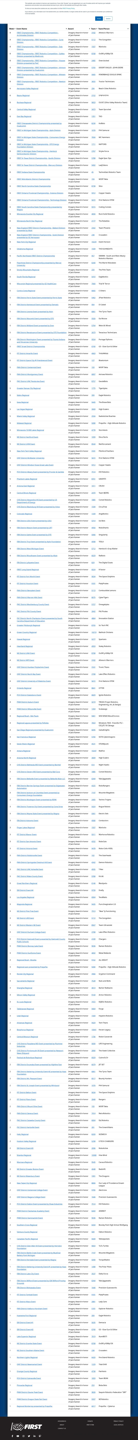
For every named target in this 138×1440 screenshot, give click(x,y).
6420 (93, 1357)
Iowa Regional (22, 402)
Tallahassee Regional (25, 1009)
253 (93, 1385)
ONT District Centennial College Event (32, 1190)
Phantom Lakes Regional (27, 479)
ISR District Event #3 (25, 1148)
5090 (93, 1260)
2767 (93, 151)
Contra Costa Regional (26, 291)
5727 (93, 604)
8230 (93, 123)
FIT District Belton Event (26, 1092)
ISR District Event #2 (25, 1329)
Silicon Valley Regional (26, 995)
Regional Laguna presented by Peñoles (33, 723)
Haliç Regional (22, 1134)
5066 (93, 535)
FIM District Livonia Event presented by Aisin (35, 311)
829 (93, 562)
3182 (93, 33)
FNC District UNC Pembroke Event (31, 381)
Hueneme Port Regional (26, 1315)
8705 (93, 625)
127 (93, 360)
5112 (93, 40)
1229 (93, 1364)
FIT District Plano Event (26, 1099)
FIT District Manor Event (27, 834)
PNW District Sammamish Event (30, 1218)
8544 (93, 444)
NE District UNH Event (26, 653)
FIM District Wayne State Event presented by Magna (38, 813)
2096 (93, 1148)
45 (92, 172)
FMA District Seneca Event (27, 1113)
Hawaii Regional (23, 639)
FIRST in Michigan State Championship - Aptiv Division (39, 130)
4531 (93, 744)
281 (93, 1127)
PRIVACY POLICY (119, 1421)
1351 (93, 116)
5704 (93, 325)
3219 (93, 702)
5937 (93, 1399)
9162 (93, 960)
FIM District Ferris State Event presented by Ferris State (39, 297)
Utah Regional (22, 1016)
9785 (93, 1190)
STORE (90, 1425)
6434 (93, 1225)
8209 (93, 1134)
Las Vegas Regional (25, 409)
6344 (93, 779)
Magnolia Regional (24, 904)
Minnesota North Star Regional (29, 221)
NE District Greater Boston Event (30, 1169)
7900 (93, 284)
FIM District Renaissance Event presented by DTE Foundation (42, 332)
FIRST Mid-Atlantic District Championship (33, 179)
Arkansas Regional (24, 1023)
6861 (93, 311)
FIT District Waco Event (26, 1301)
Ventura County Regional (27, 1232)
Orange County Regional (27, 1371)
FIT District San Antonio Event (29, 841)
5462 (93, 297)
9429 (93, 1023)
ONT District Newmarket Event (29, 1364)
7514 (93, 472)
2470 (93, 493)
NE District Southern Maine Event (30, 1350)
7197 (93, 792)
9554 (93, 339)
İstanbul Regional (24, 1155)
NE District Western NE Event (29, 925)
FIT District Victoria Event (27, 848)
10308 (94, 1155)
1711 (93, 144)
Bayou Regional (23, 95)
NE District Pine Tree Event (27, 911)
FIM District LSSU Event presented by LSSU (34, 521)
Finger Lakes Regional (26, 827)
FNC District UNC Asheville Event (30, 869)
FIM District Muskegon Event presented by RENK (36, 799)
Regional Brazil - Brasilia (26, 960)
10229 (94, 242)
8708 (93, 53)
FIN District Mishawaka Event (29, 1288)
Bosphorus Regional (25, 1030)
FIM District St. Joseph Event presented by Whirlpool (38, 1085)
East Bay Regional (24, 116)
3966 (93, 974)
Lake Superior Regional (26, 1336)
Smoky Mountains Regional (28, 270)
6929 (93, 1057)
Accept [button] (99, 18)
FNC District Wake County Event (30, 876)
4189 (93, 939)
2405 (93, 799)
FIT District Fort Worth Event (28, 576)
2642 (93, 611)
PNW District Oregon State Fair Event (32, 1399)
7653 (93, 723)
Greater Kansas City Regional (29, 388)
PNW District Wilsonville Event (29, 709)
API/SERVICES (62, 1421)
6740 (93, 346)
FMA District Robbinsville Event (29, 855)
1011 (93, 486)
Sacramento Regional (25, 981)
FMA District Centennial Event (29, 367)
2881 (93, 1301)
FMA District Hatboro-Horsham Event (32, 1308)
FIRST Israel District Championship (31, 346)
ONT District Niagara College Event (31, 1197)
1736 (93, 1037)
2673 (93, 332)
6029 (93, 555)
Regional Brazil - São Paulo (27, 716)
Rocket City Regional (25, 974)
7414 (93, 1113)
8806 (93, 1183)
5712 (93, 548)
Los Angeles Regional (25, 897)
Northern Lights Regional (27, 1357)
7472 (93, 1002)
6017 (93, 1406)
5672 (93, 200)
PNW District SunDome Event (29, 953)
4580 (93, 820)
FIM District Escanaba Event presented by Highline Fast (39, 1064)
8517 (93, 1078)
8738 (93, 186)
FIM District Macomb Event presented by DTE (35, 318)
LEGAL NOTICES (118, 1425)
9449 (93, 1239)
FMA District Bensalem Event (28, 590)
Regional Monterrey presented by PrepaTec (34, 1406)
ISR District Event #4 (25, 890)
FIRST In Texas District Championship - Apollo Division (38, 158)
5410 (93, 277)
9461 (93, 716)
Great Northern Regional (27, 883)
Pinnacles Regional (24, 1385)
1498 (93, 1267)
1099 (93, 437)
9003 (93, 1246)
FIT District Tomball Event (27, 1294)
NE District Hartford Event (27, 437)
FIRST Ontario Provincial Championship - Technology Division (42, 200)
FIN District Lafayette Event (28, 562)
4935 (93, 869)
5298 (93, 1141)
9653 (93, 102)
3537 (93, 1274)
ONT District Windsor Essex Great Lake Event (35, 465)
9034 (93, 576)
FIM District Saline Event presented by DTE (34, 535)
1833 (93, 1378)
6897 (93, 374)
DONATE (90, 1421)
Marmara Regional (24, 1162)
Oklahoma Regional (25, 249)
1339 (93, 514)
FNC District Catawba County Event (31, 1120)
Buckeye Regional (24, 102)
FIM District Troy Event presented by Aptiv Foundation (39, 541)
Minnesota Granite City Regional (30, 214)
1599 (93, 507)
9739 (93, 890)
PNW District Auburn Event (28, 702)
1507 (93, 46)
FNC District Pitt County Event (29, 611)
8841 (93, 688)
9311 (93, 834)
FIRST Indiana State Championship (31, 172)
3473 (93, 109)
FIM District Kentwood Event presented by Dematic (38, 304)
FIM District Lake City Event (28, 1274)
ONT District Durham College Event (31, 932)
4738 (93, 1371)
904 (93, 304)
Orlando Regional (24, 688)
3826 (93, 1392)
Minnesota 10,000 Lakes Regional (30, 430)
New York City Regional (26, 242)
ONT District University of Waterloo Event (34, 681)
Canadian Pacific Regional (27, 1239)
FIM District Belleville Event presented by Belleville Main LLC (41, 779)
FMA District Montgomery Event (30, 374)
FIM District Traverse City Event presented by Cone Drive (40, 806)
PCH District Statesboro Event (29, 695)
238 (93, 235)
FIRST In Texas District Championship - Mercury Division (39, 165)
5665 (93, 74)
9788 (93, 876)
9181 (93, 583)
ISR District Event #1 (25, 1322)
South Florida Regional (26, 277)
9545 (93, 1162)
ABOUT (62, 1425)
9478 (93, 848)
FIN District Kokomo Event (27, 820)
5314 (93, 521)
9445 (93, 402)
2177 (93, 221)
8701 (93, 479)
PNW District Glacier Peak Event (30, 1392)
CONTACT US (62, 1428)
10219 (94, 632)
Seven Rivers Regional (26, 744)
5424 (93, 806)
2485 (93, 60)
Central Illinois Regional (26, 493)
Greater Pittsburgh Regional (28, 625)
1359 (93, 709)
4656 (93, 214)
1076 (93, 130)
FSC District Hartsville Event (28, 1127)
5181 (93, 1308)
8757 (93, 381)
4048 (93, 1169)
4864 (93, 618)
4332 (93, 841)
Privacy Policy (68, 8)
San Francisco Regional (26, 737)
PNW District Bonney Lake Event (30, 946)
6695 (93, 730)
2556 (93, 416)
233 (93, 270)
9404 (93, 1009)
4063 (93, 353)
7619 (93, 1336)
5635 (93, 1322)
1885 (93, 500)
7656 (93, 137)
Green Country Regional (27, 632)
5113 (93, 590)
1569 (93, 1016)
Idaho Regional (23, 395)
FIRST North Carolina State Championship (34, 186)
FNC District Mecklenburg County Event (33, 604)
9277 (93, 639)
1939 (93, 249)
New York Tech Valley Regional (29, 451)
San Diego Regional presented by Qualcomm (35, 730)
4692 (93, 953)
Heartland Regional (25, 646)
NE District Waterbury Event (28, 1176)
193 (93, 179)
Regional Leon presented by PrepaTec (32, 967)
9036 (93, 946)
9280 (93, 423)
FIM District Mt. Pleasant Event (29, 1078)
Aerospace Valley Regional (27, 88)
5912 (93, 193)
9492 (93, 165)
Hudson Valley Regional (26, 1141)
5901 (93, 813)
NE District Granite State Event (29, 1343)
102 (93, 855)
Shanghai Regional (24, 988)
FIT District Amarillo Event (27, 353)
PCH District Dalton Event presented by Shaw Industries (39, 1204)
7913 (93, 911)
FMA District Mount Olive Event (29, 1106)
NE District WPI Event (25, 660)
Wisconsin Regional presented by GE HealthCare (36, 284)
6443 (93, 1211)
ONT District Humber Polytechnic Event (33, 667)
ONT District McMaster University (30, 458)
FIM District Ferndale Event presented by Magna (36, 1260)
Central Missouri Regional (27, 1037)
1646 (93, 1197)
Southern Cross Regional (27, 1225)
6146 (93, 883)
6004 (93, 1120)
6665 (93, 291)
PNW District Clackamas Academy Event (33, 1211)
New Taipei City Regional (27, 1183)
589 (93, 1232)
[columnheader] (12, 29)
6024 (93, 569)
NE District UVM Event (26, 444)
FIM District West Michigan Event (30, 548)
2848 (93, 1099)
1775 (93, 388)
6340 (93, 263)
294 (93, 88)
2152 (93, 95)
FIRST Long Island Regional (28, 569)
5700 (93, 737)
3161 (93, 667)
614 (93, 765)
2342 (93, 228)
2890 (93, 1050)
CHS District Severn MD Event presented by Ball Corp (38, 772)
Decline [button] (108, 18)
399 (93, 395)
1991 (93, 1176)
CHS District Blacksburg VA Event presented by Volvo (38, 507)
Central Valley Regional (26, 109)
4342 (93, 862)
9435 (93, 904)
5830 (93, 1043)
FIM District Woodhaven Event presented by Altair (37, 555)
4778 (93, 430)
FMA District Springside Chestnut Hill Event (34, 862)
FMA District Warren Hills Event (29, 597)
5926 (93, 318)
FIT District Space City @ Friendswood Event (34, 360)
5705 (93, 67)
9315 (93, 207)
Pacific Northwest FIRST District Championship (36, 256)
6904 (93, 897)
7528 (93, 981)
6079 (93, 1064)
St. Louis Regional (24, 1002)
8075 (93, 597)
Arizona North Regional (26, 758)
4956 (93, 528)
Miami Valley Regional (26, 416)
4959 (93, 646)
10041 (94, 1030)
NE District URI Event (25, 918)
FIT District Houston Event (27, 583)
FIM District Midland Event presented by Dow (35, 325)
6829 (93, 695)
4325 (93, 786)
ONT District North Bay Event (29, 674)
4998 (93, 541)
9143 (93, 995)
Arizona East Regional (26, 486)
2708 (93, 674)
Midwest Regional (24, 423)
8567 (93, 925)
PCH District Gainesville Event (29, 1378)
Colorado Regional (24, 514)
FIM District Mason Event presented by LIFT (34, 528)
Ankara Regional (23, 751)
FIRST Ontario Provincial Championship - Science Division (40, 193)
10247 (94, 751)
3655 (93, 81)
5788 (93, 158)
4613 (93, 988)
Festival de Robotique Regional (29, 1057)
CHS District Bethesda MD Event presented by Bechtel (39, 765)
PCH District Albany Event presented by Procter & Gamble (40, 472)
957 (93, 256)
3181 (93, 451)
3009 (93, 409)
